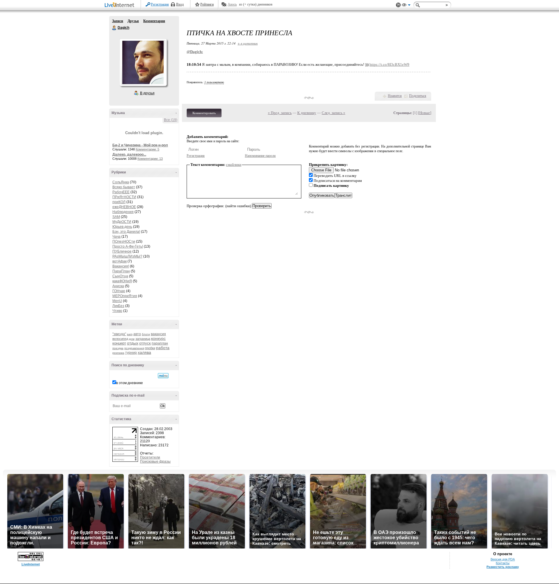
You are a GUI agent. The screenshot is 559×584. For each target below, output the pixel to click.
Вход (180, 4)
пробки (150, 348)
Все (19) (170, 120)
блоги (146, 334)
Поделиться (417, 96)
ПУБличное (122, 251)
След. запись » (333, 113)
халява (144, 352)
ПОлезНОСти (123, 241)
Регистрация (160, 4)
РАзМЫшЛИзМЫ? (127, 256)
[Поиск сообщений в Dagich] (163, 375)
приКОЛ (118, 202)
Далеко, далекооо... (129, 154)
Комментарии (154, 21)
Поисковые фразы (155, 461)
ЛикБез (118, 306)
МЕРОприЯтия (124, 296)
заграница (142, 338)
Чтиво (117, 311)
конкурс (158, 338)
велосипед (120, 338)
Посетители (150, 457)
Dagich (114, 28)
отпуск (145, 343)
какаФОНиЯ (122, 281)
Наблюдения (123, 212)
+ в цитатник (248, 43)
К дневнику (306, 113)
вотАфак (119, 261)
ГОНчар (118, 291)
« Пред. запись (280, 113)
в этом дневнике (129, 383)
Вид (406, 5)
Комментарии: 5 (147, 149)
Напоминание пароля (260, 156)
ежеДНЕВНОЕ (124, 207)
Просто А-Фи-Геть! (127, 246)
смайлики (233, 164)
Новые (424, 113)
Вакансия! (120, 266)
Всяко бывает (123, 187)
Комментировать (204, 113)
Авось (232, 4)
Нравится (395, 96)
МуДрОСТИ (121, 222)
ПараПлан (121, 271)
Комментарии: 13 (150, 158)
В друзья (147, 93)
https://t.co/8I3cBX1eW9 (389, 64)
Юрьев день (122, 227)
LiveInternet (120, 5)
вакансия (158, 334)
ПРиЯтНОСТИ (124, 197)
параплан (160, 343)
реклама (118, 352)
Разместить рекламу (503, 567)
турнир (131, 353)
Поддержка (398, 5)
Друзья (133, 21)
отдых (132, 343)
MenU (117, 301)
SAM (116, 217)
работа (162, 347)
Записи (117, 21)
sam (129, 334)
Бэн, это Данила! (126, 232)
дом (132, 338)
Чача (116, 237)
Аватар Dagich (143, 62)
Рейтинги (207, 4)
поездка (117, 348)
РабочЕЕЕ (121, 192)
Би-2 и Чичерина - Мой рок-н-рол (140, 145)
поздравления (134, 348)
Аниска (118, 286)
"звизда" (119, 334)
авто (137, 334)
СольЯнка (120, 182)
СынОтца (120, 276)
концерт (119, 343)
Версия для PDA (503, 559)
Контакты (503, 563)
